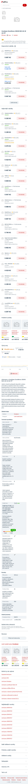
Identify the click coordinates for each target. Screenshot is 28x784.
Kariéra (24, 779)
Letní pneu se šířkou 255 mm (8, 688)
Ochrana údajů (10, 777)
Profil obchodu (16, 88)
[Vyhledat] (25, 5)
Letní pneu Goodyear (6, 681)
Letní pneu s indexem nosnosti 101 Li (10, 698)
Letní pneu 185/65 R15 (7, 721)
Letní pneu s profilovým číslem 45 (9, 684)
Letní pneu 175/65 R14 (7, 731)
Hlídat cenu (14, 373)
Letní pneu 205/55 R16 (7, 707)
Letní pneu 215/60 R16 (7, 735)
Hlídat (9, 35)
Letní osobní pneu (7, 8)
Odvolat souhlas (6, 779)
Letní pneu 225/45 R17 (7, 714)
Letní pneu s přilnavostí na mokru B (10, 695)
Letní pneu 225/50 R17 (7, 717)
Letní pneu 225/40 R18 (7, 724)
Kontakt (19, 779)
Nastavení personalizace (21, 777)
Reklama (13, 779)
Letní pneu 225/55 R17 (7, 738)
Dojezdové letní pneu (6, 674)
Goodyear (16, 414)
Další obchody (14, 102)
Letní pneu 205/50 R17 (7, 728)
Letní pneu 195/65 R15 (7, 711)
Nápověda (3, 777)
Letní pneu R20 (5, 678)
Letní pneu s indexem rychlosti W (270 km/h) (12, 691)
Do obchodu (21, 57)
